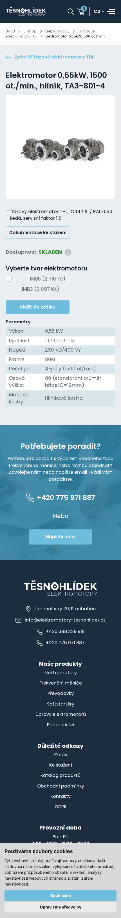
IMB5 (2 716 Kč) (47, 278)
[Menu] (111, 11)
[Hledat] (71, 11)
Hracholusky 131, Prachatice (65, 609)
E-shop (30, 31)
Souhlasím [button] (60, 895)
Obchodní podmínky (60, 786)
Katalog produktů (60, 775)
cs (97, 11)
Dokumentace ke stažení (38, 232)
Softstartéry (60, 704)
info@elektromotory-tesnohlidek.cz (65, 620)
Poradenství (60, 724)
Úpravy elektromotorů (60, 714)
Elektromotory (57, 31)
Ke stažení (60, 765)
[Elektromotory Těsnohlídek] (26, 11)
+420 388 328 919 (65, 631)
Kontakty (60, 796)
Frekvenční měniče (60, 683)
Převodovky (61, 693)
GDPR (61, 806)
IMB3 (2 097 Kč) (40, 289)
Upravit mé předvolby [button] (60, 907)
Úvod (10, 31)
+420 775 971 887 (65, 642)
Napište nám (60, 536)
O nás (60, 754)
